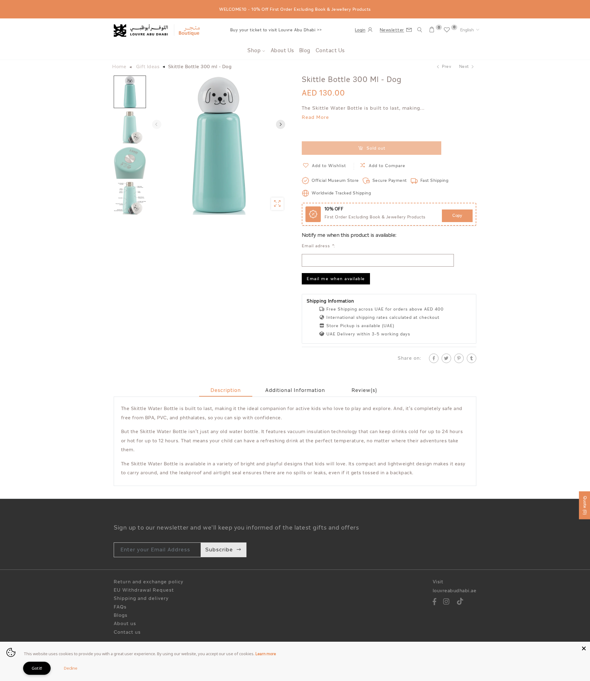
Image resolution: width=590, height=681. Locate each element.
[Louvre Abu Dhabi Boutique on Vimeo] (460, 602)
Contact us (127, 632)
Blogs (121, 615)
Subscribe (219, 550)
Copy (457, 216)
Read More (315, 117)
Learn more (265, 654)
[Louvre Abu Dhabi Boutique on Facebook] (435, 602)
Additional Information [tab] (295, 390)
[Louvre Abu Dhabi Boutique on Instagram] (446, 602)
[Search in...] (420, 30)
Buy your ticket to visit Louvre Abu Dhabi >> (276, 30)
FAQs (120, 607)
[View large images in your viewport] (277, 204)
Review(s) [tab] (364, 390)
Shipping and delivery (141, 598)
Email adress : (318, 246)
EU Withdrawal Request (144, 590)
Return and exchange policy (148, 582)
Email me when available (336, 279)
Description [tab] (225, 390)
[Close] (584, 648)
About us (125, 624)
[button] (469, 30)
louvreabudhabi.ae (455, 591)
